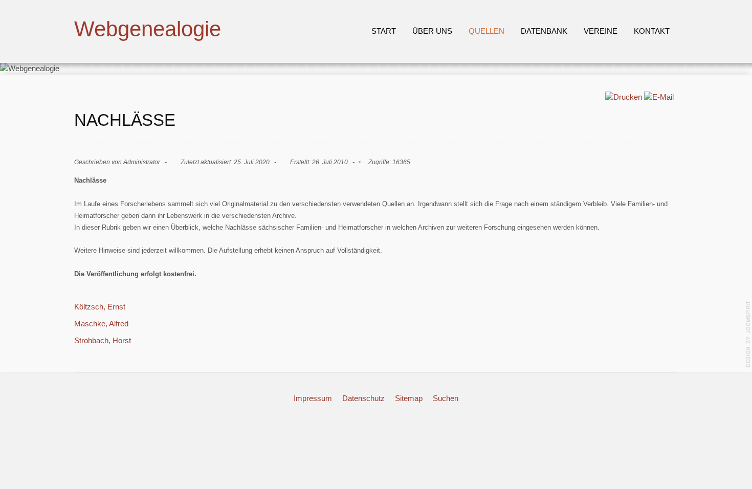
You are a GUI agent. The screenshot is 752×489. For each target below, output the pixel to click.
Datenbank (544, 31)
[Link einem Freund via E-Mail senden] (659, 97)
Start (383, 31)
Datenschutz (363, 398)
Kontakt (652, 31)
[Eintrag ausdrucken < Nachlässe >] (623, 97)
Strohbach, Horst (102, 340)
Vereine (600, 31)
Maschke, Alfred (101, 323)
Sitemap (409, 398)
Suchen (445, 398)
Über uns (432, 31)
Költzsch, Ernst (99, 306)
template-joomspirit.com (748, 334)
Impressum (313, 398)
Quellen (486, 31)
